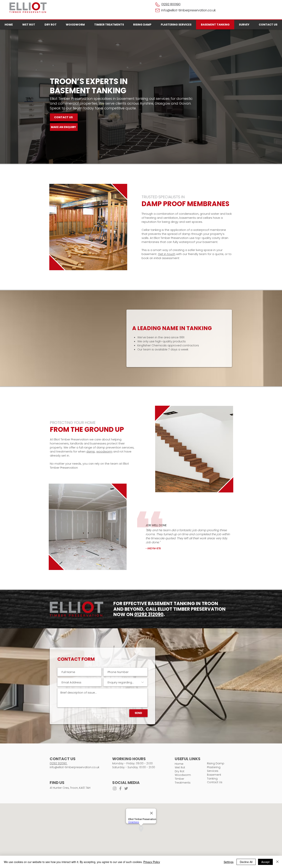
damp (90, 451)
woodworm (104, 451)
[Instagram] (114, 788)
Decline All (246, 862)
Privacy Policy (151, 862)
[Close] (277, 862)
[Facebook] (120, 788)
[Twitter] (126, 788)
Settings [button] (228, 862)
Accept (265, 862)
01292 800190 (171, 4)
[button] (64, 127)
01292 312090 (148, 614)
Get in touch (166, 254)
